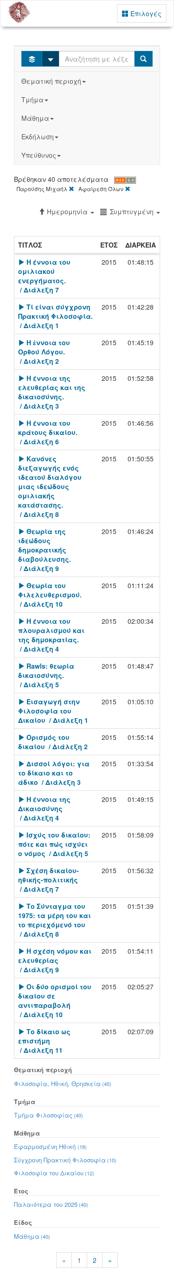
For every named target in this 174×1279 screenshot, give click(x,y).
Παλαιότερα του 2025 (51, 1204)
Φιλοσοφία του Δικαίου (54, 1172)
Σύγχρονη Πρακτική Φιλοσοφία (65, 1159)
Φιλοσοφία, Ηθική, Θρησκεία (62, 1083)
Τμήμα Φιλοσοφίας (48, 1115)
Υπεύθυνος (38, 155)
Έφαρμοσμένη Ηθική (50, 1146)
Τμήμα (32, 99)
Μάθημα (35, 118)
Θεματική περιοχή (51, 81)
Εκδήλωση (37, 136)
